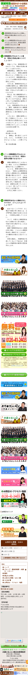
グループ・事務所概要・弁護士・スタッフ (14, 570)
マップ (13, 640)
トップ (2, 16)
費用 (5, 573)
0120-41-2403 (7, 589)
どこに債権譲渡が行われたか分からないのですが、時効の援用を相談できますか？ (15, 42)
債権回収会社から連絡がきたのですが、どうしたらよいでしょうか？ (15, 50)
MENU (7, 13)
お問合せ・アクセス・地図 (13, 582)
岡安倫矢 (20, 26)
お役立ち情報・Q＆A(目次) (17, 19)
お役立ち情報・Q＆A (11, 16)
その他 (6, 580)
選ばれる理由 (8, 575)
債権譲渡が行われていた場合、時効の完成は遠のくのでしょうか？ (15, 35)
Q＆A (19, 16)
